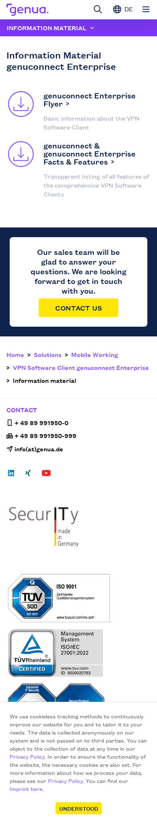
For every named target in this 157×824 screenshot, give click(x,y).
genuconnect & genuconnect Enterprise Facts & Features (89, 153)
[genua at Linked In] (13, 475)
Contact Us (78, 307)
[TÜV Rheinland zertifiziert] (79, 653)
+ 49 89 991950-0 (41, 422)
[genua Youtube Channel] (46, 475)
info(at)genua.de (38, 448)
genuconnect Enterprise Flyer (89, 99)
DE (128, 8)
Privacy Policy (27, 756)
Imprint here (26, 788)
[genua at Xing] (28, 475)
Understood (78, 808)
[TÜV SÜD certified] (79, 598)
